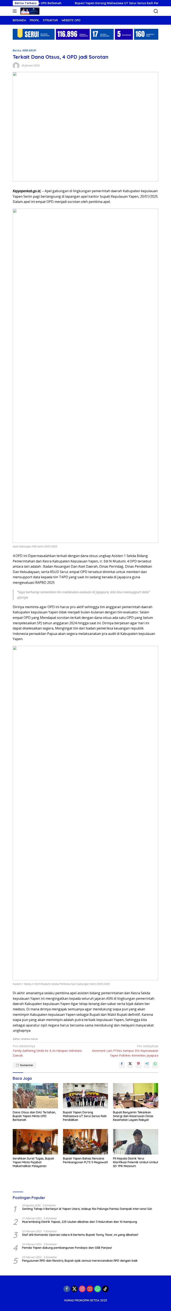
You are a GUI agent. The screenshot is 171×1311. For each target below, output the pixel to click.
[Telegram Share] (147, 1065)
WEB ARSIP (29, 50)
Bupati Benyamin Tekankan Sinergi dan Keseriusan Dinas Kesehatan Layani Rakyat (133, 1116)
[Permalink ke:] (16, 65)
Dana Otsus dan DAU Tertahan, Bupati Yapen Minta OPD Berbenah (34, 1116)
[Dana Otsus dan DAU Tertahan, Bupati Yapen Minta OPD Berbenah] (35, 1095)
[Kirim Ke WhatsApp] (155, 1065)
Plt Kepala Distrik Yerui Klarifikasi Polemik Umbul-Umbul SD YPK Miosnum (135, 1162)
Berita (17, 50)
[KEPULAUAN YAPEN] (29, 11)
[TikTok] (105, 1289)
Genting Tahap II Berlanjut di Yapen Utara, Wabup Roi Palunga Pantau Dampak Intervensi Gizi (87, 1209)
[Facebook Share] (122, 1065)
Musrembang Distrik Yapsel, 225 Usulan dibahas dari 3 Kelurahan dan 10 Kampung (79, 1222)
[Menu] (15, 11)
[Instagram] (82, 1289)
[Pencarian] (155, 11)
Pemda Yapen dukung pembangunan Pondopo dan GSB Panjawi (67, 1248)
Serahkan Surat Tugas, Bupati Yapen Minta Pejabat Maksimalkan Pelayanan (33, 1162)
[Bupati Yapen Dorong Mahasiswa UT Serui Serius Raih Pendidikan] (85, 1095)
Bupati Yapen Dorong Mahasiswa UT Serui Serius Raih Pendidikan (107, 3)
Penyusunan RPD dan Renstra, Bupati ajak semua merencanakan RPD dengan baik (80, 1261)
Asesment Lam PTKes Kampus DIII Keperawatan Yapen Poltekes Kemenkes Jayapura (125, 1050)
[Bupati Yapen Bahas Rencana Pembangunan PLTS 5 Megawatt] (85, 1141)
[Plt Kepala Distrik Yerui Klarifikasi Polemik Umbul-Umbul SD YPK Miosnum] (135, 1141)
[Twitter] (74, 1289)
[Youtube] (90, 1289)
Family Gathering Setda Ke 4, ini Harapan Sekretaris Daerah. (47, 1050)
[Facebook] (66, 1289)
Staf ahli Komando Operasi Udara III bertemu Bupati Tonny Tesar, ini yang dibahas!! (80, 1235)
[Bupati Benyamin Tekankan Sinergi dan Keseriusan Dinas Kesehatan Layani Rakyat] (135, 1095)
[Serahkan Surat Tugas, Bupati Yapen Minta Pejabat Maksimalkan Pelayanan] (35, 1141)
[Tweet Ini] (130, 1065)
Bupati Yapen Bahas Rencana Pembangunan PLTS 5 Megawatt (85, 1160)
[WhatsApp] (97, 1289)
